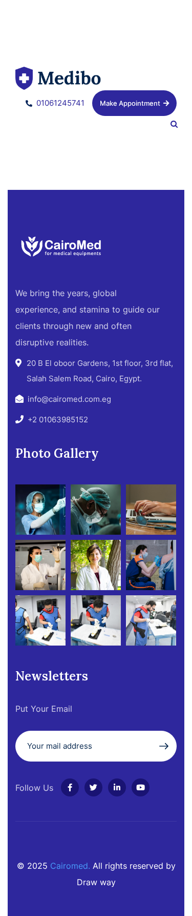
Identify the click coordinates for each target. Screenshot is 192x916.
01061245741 (60, 103)
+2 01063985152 (58, 419)
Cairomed (69, 866)
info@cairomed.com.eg (69, 399)
